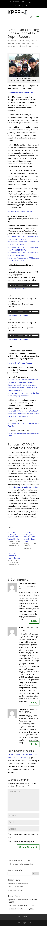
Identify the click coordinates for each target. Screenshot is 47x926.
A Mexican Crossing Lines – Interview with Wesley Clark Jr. (14, 535)
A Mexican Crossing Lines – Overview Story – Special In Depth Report (30, 536)
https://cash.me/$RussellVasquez (20, 363)
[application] (23, 285)
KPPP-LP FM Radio (17, 41)
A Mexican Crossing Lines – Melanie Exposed (14, 555)
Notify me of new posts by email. (22, 841)
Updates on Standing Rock (17, 46)
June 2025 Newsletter (15, 887)
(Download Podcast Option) (18, 289)
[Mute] (30, 285)
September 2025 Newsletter (18, 883)
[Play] (10, 285)
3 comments (33, 46)
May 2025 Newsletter (15, 890)
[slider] (35, 285)
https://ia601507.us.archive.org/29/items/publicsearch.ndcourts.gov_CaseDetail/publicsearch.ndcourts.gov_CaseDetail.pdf (23, 413)
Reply (34, 620)
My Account (22, 917)
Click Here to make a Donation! (25, 487)
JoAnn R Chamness (27, 583)
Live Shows (30, 43)
